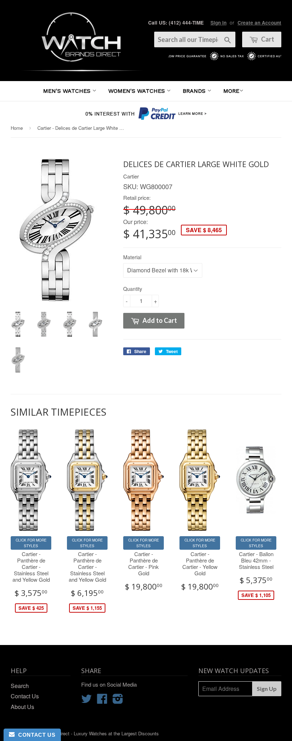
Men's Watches (67, 90)
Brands (195, 90)
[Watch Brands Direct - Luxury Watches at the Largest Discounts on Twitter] (86, 701)
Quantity (132, 288)
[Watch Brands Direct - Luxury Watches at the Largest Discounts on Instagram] (118, 701)
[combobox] (194, 39)
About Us (22, 707)
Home (17, 127)
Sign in (218, 22)
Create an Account (259, 22)
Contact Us (25, 696)
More (231, 90)
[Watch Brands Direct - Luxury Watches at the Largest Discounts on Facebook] (102, 701)
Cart (267, 39)
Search (20, 686)
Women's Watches (137, 90)
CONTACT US (35, 735)
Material (132, 257)
